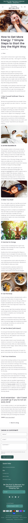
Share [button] (4, 53)
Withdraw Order (7, 479)
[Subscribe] (23, 491)
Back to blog (15, 423)
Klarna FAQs (6, 476)
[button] (2, 6)
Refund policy (8, 517)
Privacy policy (15, 517)
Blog (4, 470)
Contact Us (5, 473)
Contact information (18, 519)
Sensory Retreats (13, 515)
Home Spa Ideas (9, 417)
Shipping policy (9, 519)
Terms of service (23, 517)
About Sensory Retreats (9, 467)
